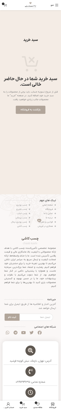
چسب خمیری (22, 209)
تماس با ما (48, 213)
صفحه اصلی (47, 205)
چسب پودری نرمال (19, 222)
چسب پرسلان (22, 217)
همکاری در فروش (45, 226)
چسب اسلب (22, 213)
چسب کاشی (22, 226)
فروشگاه (49, 209)
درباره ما (49, 217)
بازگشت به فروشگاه (31, 109)
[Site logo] (30, 5)
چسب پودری (22, 205)
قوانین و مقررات (45, 221)
